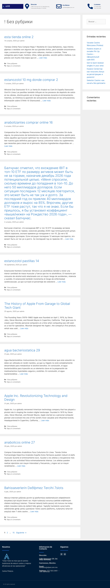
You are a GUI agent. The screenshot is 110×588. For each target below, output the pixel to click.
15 (13, 533)
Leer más (43, 58)
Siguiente (21, 533)
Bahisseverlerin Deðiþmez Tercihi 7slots (33, 488)
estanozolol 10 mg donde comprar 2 (31, 80)
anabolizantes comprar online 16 (28, 122)
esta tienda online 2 (19, 37)
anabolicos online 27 (19, 442)
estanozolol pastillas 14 (21, 261)
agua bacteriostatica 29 (22, 350)
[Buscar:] (96, 21)
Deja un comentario (14, 66)
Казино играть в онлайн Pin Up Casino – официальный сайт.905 (94, 54)
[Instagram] (65, 554)
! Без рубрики (12, 63)
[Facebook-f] (61, 554)
